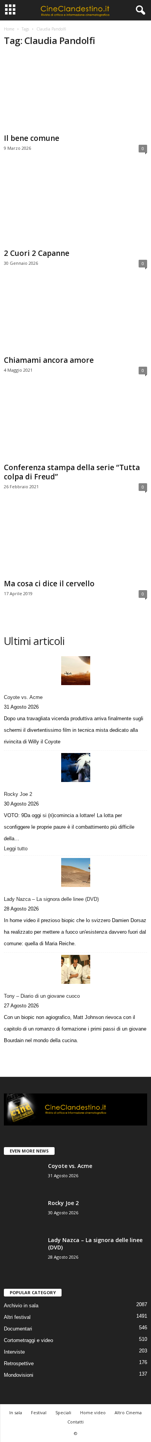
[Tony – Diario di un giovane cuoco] (75, 969)
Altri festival (17, 1317)
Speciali (63, 1412)
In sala (15, 1412)
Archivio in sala (21, 1305)
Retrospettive (19, 1363)
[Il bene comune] (75, 92)
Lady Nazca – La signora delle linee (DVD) (51, 899)
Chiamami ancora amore (49, 360)
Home (9, 29)
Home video (93, 1412)
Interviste (14, 1352)
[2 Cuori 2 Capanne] (75, 207)
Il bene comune (31, 138)
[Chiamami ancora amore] (75, 318)
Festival (38, 1412)
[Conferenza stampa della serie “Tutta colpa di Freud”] (75, 425)
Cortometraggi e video (28, 1340)
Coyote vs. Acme (23, 697)
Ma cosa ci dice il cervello (49, 584)
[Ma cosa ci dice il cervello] (75, 542)
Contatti (75, 1422)
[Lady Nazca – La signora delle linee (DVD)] (75, 872)
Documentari (18, 1329)
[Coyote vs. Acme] (75, 670)
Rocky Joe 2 (18, 794)
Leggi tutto (17, 849)
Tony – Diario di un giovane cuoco (42, 996)
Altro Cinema (128, 1412)
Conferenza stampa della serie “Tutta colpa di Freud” (72, 472)
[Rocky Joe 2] (75, 767)
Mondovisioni (18, 1375)
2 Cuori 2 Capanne (36, 253)
